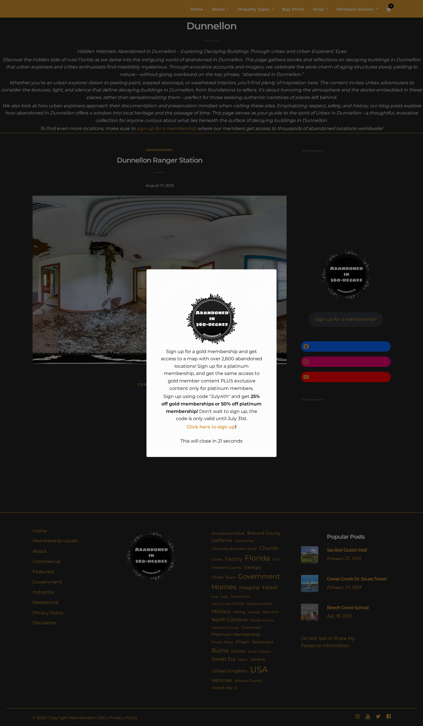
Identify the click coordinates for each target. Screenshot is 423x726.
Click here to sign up (211, 427)
